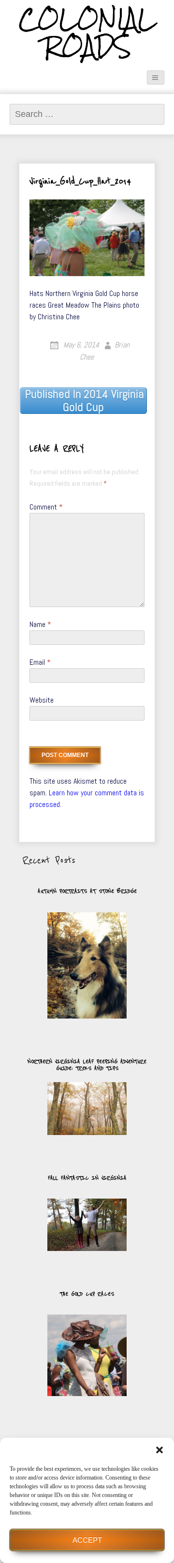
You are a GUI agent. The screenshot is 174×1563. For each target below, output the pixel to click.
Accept (87, 1540)
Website (41, 700)
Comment (46, 507)
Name (40, 624)
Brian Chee (105, 351)
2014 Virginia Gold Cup (84, 400)
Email (40, 662)
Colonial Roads (87, 33)
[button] (159, 1450)
